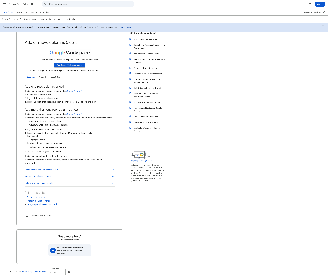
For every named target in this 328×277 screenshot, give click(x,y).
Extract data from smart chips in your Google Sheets (149, 46)
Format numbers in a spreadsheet (148, 74)
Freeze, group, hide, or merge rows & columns (149, 61)
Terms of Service (40, 272)
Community (22, 12)
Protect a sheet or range (38, 201)
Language (55, 269)
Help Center (8, 12)
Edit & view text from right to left (148, 88)
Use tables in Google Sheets (146, 122)
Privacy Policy (27, 272)
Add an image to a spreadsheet (147, 102)
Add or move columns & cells (146, 54)
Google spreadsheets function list (43, 204)
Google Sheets (73, 91)
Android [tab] (42, 77)
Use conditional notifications (146, 117)
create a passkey (126, 27)
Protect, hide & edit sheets (145, 68)
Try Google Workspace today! (69, 65)
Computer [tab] (30, 77)
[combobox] (91, 4)
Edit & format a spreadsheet (142, 33)
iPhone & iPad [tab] (54, 77)
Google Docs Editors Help (22, 4)
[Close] (323, 26)
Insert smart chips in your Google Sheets (148, 109)
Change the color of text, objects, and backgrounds (148, 81)
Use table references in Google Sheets (147, 129)
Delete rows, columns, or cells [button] (39, 183)
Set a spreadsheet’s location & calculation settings (147, 95)
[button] (5, 4)
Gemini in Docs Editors (40, 12)
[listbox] (57, 272)
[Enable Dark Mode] (69, 272)
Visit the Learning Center (141, 161)
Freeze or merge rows (37, 197)
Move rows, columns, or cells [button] (38, 176)
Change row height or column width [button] (41, 170)
